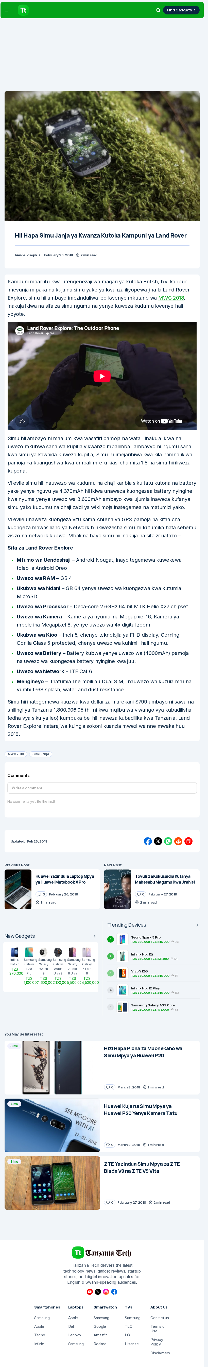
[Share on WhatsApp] (168, 841)
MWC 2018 (171, 298)
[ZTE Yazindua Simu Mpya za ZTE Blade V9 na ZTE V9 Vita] (52, 1183)
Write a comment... (28, 788)
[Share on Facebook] (148, 841)
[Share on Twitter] (158, 841)
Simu (14, 1046)
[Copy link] (188, 841)
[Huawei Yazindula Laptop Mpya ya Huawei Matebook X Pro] (18, 889)
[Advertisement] (104, 55)
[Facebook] (114, 1292)
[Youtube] (90, 1292)
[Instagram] (106, 1292)
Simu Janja (40, 754)
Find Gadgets (179, 10)
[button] (8, 10)
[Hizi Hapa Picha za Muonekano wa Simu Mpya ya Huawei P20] (52, 1068)
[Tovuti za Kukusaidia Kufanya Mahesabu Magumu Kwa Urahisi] (117, 889)
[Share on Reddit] (178, 841)
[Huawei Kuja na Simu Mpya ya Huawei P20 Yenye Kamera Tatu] (52, 1125)
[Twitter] (98, 1292)
